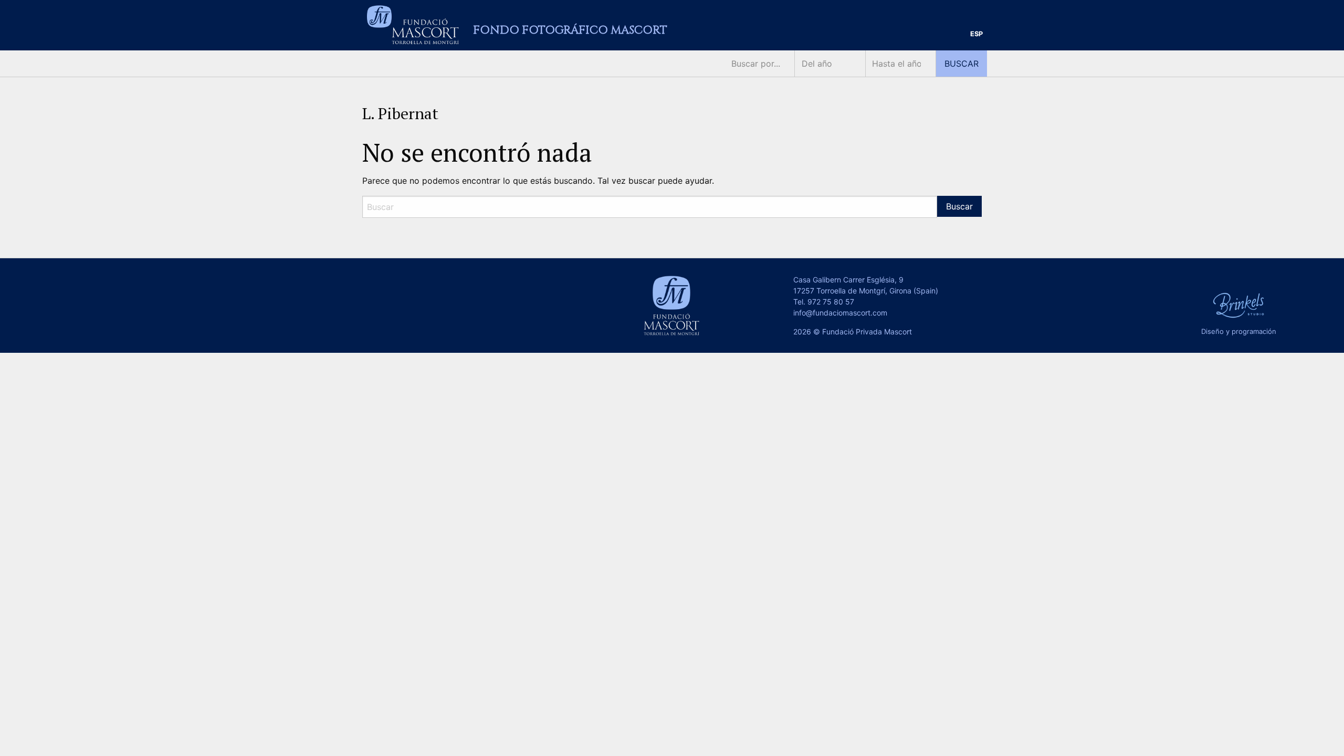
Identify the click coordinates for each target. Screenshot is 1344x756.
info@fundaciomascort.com (840, 312)
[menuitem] (976, 34)
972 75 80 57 (830, 301)
